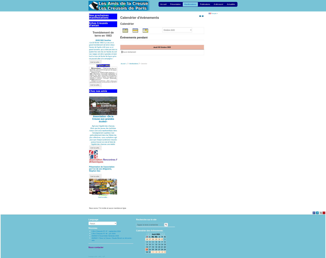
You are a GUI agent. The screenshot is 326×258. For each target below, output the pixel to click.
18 (153, 247)
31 (150, 252)
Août (154, 234)
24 (150, 249)
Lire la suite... (95, 62)
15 (165, 244)
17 (150, 247)
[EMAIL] (203, 16)
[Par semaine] (135, 30)
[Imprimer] (200, 16)
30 (147, 252)
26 (156, 249)
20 (159, 247)
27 (159, 249)
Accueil (163, 4)
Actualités (231, 4)
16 (147, 247)
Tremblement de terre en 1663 (103, 33)
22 (165, 247)
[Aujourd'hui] (145, 30)
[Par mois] (125, 30)
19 (156, 247)
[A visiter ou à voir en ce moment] (103, 187)
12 (156, 244)
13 (159, 244)
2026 (158, 234)
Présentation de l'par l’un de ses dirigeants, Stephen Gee (101, 168)
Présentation (175, 4)
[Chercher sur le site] (166, 225)
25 (153, 249)
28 (162, 249)
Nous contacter (96, 247)
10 (150, 244)
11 (153, 244)
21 (162, 247)
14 (162, 244)
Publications (205, 4)
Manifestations (190, 4)
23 (147, 249)
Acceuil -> (124, 63)
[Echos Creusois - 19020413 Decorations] (103, 75)
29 (165, 249)
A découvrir (218, 4)
